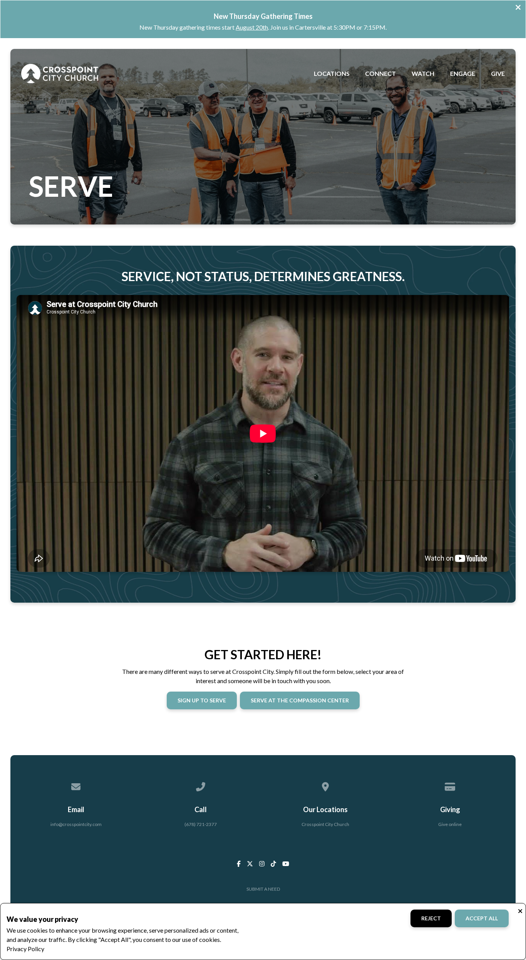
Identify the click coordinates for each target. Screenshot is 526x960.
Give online (450, 824)
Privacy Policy (25, 948)
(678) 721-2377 (200, 824)
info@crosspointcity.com (76, 824)
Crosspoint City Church (325, 824)
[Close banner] (518, 8)
